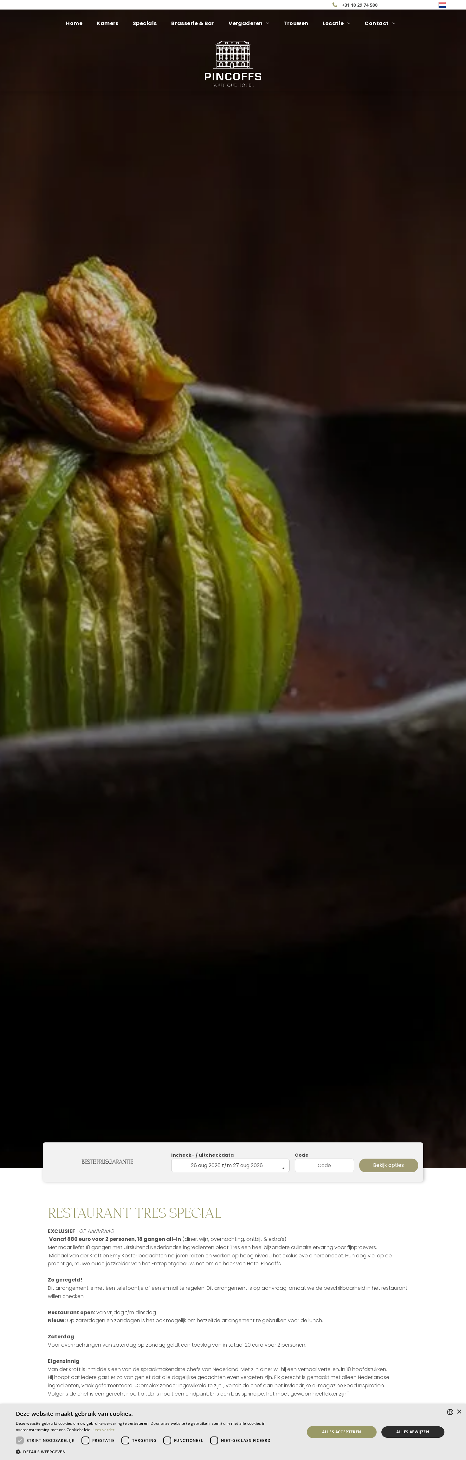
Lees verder (103, 1429)
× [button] (458, 1412)
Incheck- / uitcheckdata (202, 1155)
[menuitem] (76, 23)
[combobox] (450, 1412)
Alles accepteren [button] (341, 1432)
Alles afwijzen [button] (412, 1432)
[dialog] (233, 1432)
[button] (156, 1451)
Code (301, 1155)
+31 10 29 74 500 (360, 5)
